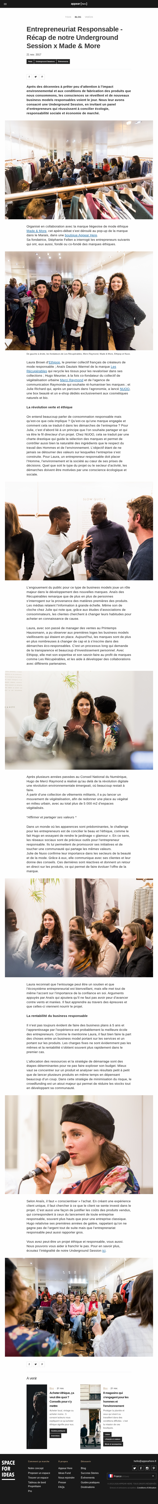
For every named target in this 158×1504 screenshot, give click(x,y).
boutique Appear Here (81, 235)
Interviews (55, 1436)
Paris (30, 61)
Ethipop (54, 362)
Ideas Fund (64, 1473)
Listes (107, 1434)
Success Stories (90, 1473)
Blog (78, 17)
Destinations (88, 1487)
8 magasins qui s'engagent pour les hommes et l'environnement (116, 1399)
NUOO (124, 389)
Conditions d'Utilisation (146, 1488)
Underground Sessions (45, 61)
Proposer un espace (39, 1473)
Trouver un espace (38, 1477)
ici (104, 1250)
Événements (63, 61)
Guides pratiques (58, 1431)
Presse (62, 1482)
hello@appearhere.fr (145, 1461)
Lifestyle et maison (112, 1439)
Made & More (36, 231)
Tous (68, 17)
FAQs (61, 1487)
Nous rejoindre (66, 1477)
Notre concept (35, 1468)
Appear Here (65, 1468)
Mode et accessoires (113, 1444)
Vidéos (89, 17)
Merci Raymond (71, 380)
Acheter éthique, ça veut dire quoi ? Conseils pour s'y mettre (62, 1399)
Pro (30, 1491)
